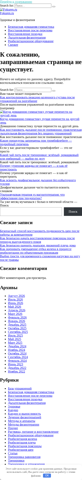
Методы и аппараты (21, 421)
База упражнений (20, 388)
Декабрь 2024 (17, 346)
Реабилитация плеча (22, 442)
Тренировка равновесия (24, 457)
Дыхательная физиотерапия (27, 37)
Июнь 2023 (15, 364)
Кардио (13, 410)
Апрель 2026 (16, 310)
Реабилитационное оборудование (31, 41)
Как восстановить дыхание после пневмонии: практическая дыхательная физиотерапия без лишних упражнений (41, 131)
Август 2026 (16, 296)
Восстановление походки (25, 34)
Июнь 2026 (15, 303)
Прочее (13, 428)
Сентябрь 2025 (18, 332)
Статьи (13, 453)
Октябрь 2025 (17, 328)
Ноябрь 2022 (16, 371)
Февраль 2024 (17, 360)
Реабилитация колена (22, 439)
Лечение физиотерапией (24, 417)
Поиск (4, 205)
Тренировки (16, 460)
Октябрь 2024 (17, 353)
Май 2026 (14, 306)
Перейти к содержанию (16, 1)
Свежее (13, 44)
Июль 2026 (15, 299)
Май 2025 (14, 339)
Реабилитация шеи (20, 449)
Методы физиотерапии (23, 424)
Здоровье (14, 406)
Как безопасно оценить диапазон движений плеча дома (38, 245)
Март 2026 (15, 314)
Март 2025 (15, 342)
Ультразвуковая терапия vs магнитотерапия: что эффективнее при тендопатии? (32, 196)
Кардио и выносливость (24, 413)
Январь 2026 (16, 321)
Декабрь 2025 (17, 324)
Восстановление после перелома (30, 30)
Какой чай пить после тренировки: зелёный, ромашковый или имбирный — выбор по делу (39, 156)
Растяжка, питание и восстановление (33, 431)
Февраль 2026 (17, 317)
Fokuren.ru (7, 13)
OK (47, 475)
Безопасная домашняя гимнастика (31, 26)
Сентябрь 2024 (18, 357)
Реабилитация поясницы (25, 446)
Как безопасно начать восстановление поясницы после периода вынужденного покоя (37, 240)
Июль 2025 (15, 335)
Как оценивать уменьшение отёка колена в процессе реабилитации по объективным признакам (35, 250)
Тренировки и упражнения (26, 464)
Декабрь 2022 (17, 368)
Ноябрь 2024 (16, 350)
